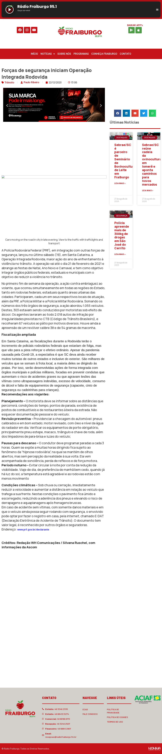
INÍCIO (34, 53)
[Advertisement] (54, 149)
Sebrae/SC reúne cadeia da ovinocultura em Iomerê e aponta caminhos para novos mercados (152, 165)
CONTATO (125, 53)
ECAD (85, 709)
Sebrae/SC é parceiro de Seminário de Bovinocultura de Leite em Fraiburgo (125, 161)
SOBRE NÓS (64, 53)
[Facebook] (20, 30)
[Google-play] (131, 30)
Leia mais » (119, 183)
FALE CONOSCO (90, 714)
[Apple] (138, 30)
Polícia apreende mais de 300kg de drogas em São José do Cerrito (121, 235)
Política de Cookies (117, 717)
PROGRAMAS (81, 53)
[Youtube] (34, 30)
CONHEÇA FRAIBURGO (104, 53)
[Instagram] (27, 30)
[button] (7, 105)
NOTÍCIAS (46, 53)
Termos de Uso (115, 721)
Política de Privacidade (113, 711)
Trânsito (9, 82)
